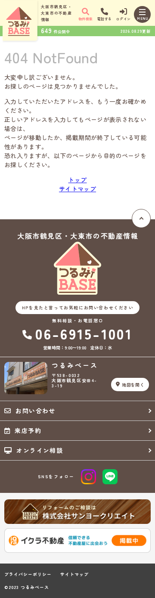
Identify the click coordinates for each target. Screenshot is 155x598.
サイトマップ (77, 188)
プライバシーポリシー (28, 574)
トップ (77, 179)
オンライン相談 (39, 450)
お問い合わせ (35, 410)
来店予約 (28, 430)
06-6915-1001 (84, 334)
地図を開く (133, 384)
